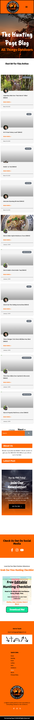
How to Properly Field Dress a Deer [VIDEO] (15, 412)
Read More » (7, 102)
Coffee (13, 663)
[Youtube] (22, 550)
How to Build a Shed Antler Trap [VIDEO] (14, 270)
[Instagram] (17, 550)
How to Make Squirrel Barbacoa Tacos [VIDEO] (16, 236)
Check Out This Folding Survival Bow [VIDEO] (16, 304)
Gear (12, 665)
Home (12, 656)
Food (12, 660)
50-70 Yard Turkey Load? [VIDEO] (12, 132)
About (12, 672)
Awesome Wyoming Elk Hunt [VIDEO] (13, 201)
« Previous (12, 430)
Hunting (13, 658)
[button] (26, 7)
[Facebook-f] (12, 550)
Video (12, 670)
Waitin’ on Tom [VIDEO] (9, 167)
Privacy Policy (14, 675)
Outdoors (13, 668)
